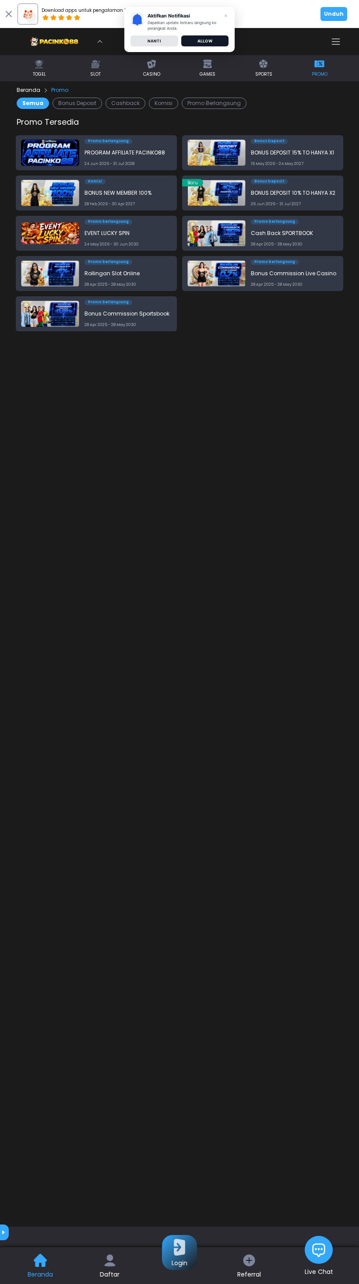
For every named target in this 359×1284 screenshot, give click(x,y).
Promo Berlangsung (214, 103)
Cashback (125, 103)
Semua (32, 103)
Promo (59, 90)
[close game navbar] (99, 41)
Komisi (163, 103)
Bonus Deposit (77, 103)
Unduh (334, 14)
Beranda (28, 90)
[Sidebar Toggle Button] (335, 41)
